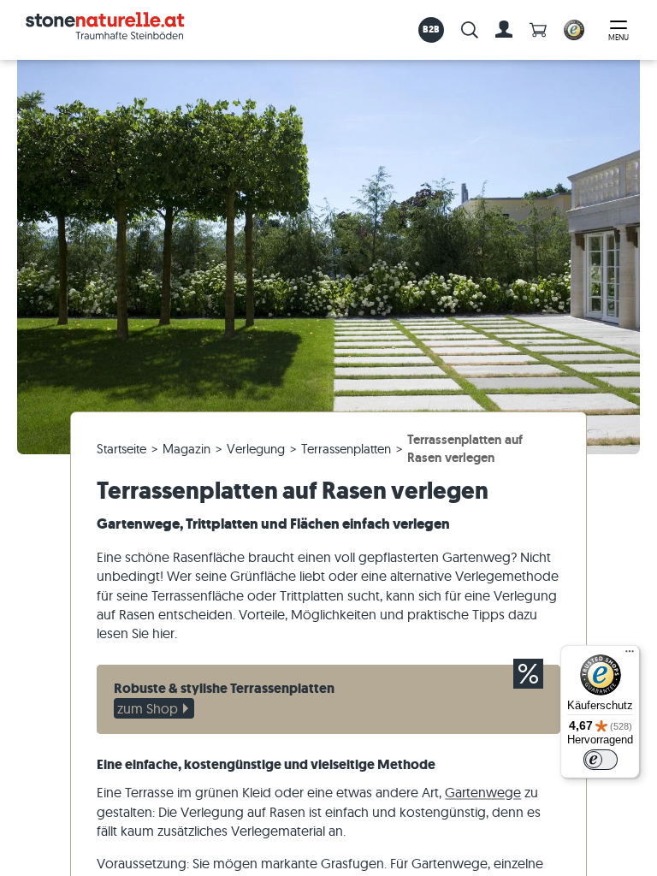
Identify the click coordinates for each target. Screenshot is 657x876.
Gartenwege (483, 792)
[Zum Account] (503, 30)
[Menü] (629, 655)
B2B (432, 29)
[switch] (600, 759)
